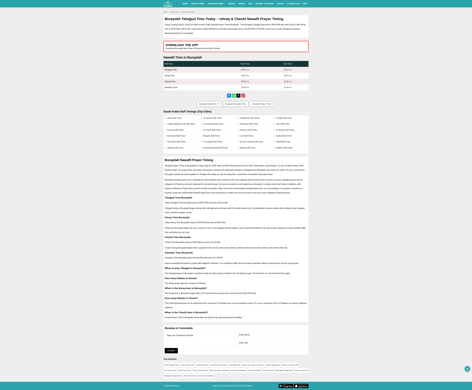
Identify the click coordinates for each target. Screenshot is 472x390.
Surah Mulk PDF (234, 365)
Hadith (280, 4)
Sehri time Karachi (189, 376)
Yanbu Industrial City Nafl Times (181, 124)
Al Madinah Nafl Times (249, 118)
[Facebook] (229, 96)
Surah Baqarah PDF (171, 365)
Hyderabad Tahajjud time (284, 370)
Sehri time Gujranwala (238, 370)
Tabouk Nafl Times (175, 148)
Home (185, 4)
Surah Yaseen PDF (187, 365)
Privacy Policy (239, 386)
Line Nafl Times (246, 136)
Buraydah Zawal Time (208, 104)
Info (305, 4)
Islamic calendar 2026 (290, 365)
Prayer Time (174, 12)
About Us (217, 386)
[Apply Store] (295, 46)
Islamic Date (293, 4)
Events (241, 4)
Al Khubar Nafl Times (249, 124)
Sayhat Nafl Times (284, 136)
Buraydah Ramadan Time (235, 104)
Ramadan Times (216, 4)
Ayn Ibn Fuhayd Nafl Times (251, 142)
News (249, 386)
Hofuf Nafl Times (283, 142)
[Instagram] (243, 96)
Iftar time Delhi (268, 370)
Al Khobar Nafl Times (285, 130)
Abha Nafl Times (174, 118)
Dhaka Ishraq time (301, 370)
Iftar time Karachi (170, 370)
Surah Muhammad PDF (218, 365)
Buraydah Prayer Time (261, 104)
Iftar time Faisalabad (200, 370)
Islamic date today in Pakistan (253, 365)
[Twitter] (238, 96)
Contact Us (227, 386)
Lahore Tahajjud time (273, 365)
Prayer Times (198, 4)
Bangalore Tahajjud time (172, 376)
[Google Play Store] (272, 46)
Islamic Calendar (264, 4)
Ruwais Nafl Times (175, 130)
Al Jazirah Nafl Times (212, 118)
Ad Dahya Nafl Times (176, 142)
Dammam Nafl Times (176, 136)
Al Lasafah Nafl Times (213, 142)
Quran (231, 4)
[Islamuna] (167, 4)
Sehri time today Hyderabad (219, 370)
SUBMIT (171, 351)
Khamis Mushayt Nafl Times (215, 148)
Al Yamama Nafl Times (213, 124)
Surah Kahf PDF (202, 365)
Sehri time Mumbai (254, 370)
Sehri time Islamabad (206, 376)
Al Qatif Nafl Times (284, 118)
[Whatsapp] (234, 96)
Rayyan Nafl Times (211, 136)
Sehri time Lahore (184, 370)
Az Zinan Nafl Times (212, 130)
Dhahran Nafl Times (248, 130)
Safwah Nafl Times (284, 148)
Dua (250, 4)
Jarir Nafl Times (283, 124)
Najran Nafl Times (247, 148)
